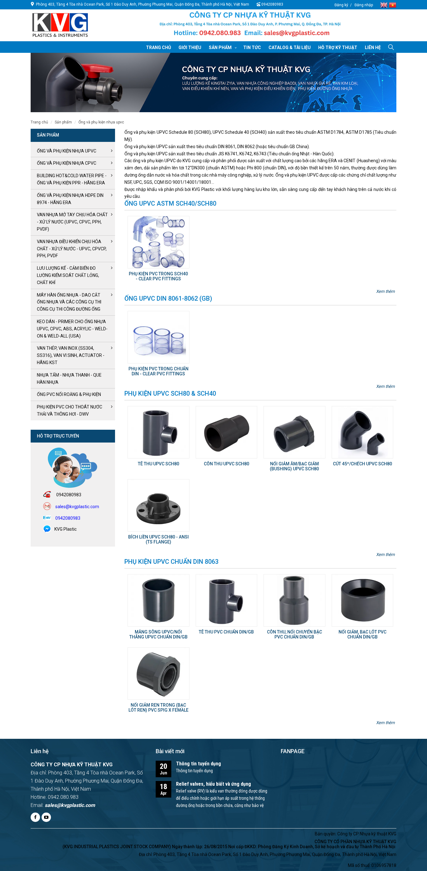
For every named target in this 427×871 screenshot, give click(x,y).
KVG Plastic (65, 529)
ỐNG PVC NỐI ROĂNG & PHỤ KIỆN (69, 394)
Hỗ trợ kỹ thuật (337, 47)
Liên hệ (373, 47)
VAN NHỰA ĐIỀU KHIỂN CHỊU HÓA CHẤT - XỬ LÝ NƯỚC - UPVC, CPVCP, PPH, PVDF (72, 248)
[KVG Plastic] (250, 25)
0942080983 (272, 4)
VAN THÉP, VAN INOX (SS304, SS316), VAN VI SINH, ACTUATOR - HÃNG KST (70, 355)
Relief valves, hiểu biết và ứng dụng (213, 784)
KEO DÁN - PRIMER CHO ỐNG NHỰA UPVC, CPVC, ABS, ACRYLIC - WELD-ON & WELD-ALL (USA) (72, 328)
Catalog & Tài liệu (290, 47)
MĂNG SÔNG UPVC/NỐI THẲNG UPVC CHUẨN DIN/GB (158, 634)
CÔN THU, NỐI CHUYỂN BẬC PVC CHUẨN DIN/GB (294, 634)
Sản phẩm (220, 47)
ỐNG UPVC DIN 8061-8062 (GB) (168, 298)
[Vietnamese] (392, 4)
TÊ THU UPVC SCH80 (158, 463)
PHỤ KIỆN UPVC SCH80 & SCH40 (170, 393)
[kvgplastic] (60, 24)
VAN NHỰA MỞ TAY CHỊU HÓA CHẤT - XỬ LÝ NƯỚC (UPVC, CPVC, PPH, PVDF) (72, 222)
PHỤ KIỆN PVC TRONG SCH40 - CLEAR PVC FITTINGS (158, 276)
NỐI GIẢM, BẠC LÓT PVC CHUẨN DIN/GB (362, 634)
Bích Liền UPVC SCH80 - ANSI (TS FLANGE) (158, 539)
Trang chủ (158, 47)
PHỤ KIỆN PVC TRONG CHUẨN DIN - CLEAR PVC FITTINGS (158, 371)
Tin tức (252, 47)
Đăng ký (341, 5)
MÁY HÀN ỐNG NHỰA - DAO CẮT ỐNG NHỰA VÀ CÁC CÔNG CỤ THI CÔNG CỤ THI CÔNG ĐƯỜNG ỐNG (69, 302)
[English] (384, 4)
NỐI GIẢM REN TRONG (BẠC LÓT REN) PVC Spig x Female (158, 707)
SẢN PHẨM (63, 122)
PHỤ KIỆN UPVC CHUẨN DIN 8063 (171, 561)
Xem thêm (385, 291)
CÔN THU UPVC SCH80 (226, 463)
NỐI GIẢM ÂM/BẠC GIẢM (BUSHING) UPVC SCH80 (294, 466)
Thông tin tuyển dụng (198, 764)
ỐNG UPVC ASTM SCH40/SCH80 (170, 203)
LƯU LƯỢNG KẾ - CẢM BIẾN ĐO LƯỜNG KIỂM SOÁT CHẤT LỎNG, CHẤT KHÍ (68, 275)
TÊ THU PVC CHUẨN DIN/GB (226, 631)
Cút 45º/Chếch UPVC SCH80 (362, 463)
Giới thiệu (189, 47)
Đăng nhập (363, 5)
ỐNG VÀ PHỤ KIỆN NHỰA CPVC (66, 163)
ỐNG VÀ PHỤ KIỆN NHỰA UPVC (101, 122)
